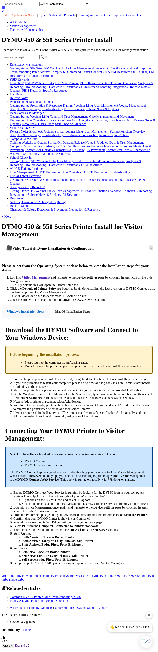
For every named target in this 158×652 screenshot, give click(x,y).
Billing (61, 202)
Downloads (28, 202)
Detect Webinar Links (44, 179)
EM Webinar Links (56, 68)
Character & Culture (23, 209)
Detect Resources (89, 179)
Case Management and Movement (111, 116)
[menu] (3, 7)
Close (7, 645)
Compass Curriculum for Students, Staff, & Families (44, 146)
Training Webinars (90, 15)
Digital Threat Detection (25, 176)
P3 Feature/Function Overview (101, 191)
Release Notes (19, 98)
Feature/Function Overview (28, 120)
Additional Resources (56, 153)
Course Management (132, 105)
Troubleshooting (20, 72)
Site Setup (36, 68)
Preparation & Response (84, 209)
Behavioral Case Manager (27, 113)
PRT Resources (74, 109)
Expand (20, 645)
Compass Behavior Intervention (99, 146)
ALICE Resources (95, 172)
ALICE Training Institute (26, 168)
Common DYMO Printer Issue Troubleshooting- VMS (45, 597)
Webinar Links (39, 116)
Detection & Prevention (52, 209)
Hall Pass (16, 94)
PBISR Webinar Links (39, 83)
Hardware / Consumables (26, 29)
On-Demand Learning (38, 75)
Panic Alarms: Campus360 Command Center (61, 72)
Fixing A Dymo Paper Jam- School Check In (39, 600)
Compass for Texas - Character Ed (128, 150)
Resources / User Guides (38, 124)
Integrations (120, 87)
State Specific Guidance (70, 124)
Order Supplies (114, 15)
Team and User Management (69, 116)
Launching (17, 83)
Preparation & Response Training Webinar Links (61, 105)
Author (25, 630)
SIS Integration (46, 202)
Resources (106, 135)
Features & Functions (108, 68)
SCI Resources (93, 165)
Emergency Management (26, 64)
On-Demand (65, 142)
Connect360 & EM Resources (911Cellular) (119, 72)
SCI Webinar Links (43, 161)
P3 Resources (72, 194)
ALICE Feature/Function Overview (58, 172)
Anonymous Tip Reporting (27, 187)
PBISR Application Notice (19, 15)
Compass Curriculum (23, 139)
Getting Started (19, 68)
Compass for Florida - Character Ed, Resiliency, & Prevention (65, 150)
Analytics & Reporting (137, 68)
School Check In (21, 157)
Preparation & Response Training (31, 101)
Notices (15, 202)
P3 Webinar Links (43, 191)
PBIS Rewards (19, 79)
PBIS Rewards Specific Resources (45, 90)
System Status (48, 15)
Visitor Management (23, 26)
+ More (6, 216)
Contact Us (133, 15)
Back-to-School (20, 205)
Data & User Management (126, 142)
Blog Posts (36, 131)
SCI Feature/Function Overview (103, 161)
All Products (67, 15)
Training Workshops (23, 142)
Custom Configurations (62, 120)
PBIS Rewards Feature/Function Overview (108, 83)
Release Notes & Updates (102, 109)
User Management (82, 68)
